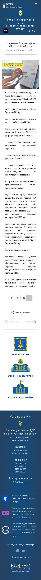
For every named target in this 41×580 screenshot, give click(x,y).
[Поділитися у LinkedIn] (23, 298)
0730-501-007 (20, 469)
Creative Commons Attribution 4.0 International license (24, 530)
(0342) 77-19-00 (20, 451)
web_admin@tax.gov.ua (21, 517)
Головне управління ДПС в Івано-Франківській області (20, 24)
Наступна (28, 322)
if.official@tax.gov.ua (20, 482)
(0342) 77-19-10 (18, 453)
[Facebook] (17, 550)
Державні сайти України (14, 7)
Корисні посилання (20, 557)
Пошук (35, 31)
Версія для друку (23, 312)
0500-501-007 (20, 464)
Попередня (14, 322)
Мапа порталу (19, 416)
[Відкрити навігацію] (36, 4)
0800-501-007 (20, 472)
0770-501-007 (20, 466)
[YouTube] (23, 550)
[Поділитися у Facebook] (12, 298)
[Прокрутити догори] (37, 567)
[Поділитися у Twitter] (17, 298)
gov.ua (9, 4)
